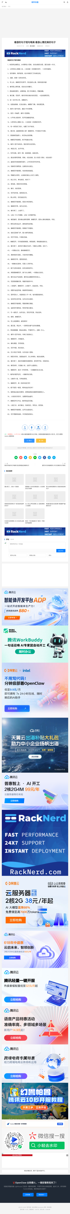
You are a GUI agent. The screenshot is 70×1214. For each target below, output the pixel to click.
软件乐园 (35, 2)
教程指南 (42, 1194)
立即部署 (28, 1194)
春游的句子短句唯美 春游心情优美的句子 (35, 42)
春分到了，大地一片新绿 (12, 486)
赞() (29, 440)
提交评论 (60, 551)
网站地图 (49, 1207)
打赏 (41, 440)
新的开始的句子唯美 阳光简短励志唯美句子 (17, 465)
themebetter (41, 1207)
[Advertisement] (35, 23)
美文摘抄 (4, 6)
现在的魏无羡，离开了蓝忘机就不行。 (35, 1170)
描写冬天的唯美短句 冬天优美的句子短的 (53, 465)
